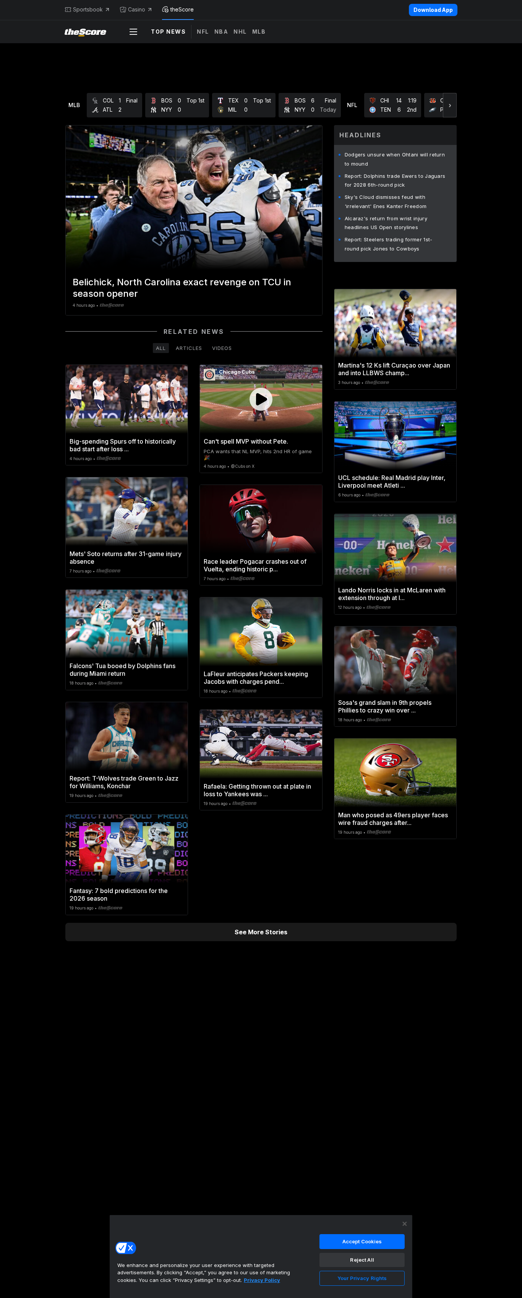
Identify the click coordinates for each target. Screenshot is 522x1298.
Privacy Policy (262, 1280)
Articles (189, 348)
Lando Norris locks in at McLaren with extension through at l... (392, 594)
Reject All (362, 1260)
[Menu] (133, 31)
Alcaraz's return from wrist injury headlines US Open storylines (386, 223)
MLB (259, 31)
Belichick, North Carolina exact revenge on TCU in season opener (182, 288)
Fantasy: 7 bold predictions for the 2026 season (119, 894)
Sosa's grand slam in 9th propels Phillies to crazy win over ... (384, 706)
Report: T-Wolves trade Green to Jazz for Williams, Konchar (124, 782)
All (161, 348)
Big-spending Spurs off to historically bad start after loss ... (123, 445)
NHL (240, 31)
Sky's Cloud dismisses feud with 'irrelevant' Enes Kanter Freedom (386, 201)
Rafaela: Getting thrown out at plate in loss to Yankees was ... (257, 790)
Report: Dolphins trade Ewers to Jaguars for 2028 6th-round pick (395, 180)
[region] (261, 1256)
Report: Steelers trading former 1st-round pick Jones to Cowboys (389, 244)
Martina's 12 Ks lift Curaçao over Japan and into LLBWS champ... (394, 369)
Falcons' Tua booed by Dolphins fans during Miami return (122, 669)
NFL (203, 31)
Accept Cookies (362, 1241)
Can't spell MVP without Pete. (246, 441)
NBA (221, 31)
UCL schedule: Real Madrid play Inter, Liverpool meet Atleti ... (392, 481)
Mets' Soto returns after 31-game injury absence (126, 557)
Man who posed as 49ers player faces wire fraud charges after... (393, 818)
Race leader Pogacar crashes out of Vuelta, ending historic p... (255, 565)
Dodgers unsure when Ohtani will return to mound (395, 159)
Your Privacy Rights (362, 1278)
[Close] (404, 1224)
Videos (222, 348)
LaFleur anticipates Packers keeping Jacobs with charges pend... (256, 677)
